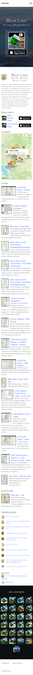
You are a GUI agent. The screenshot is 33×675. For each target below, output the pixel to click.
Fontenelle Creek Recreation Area (17, 566)
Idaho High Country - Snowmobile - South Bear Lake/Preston (20, 263)
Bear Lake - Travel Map (19, 226)
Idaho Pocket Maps (10, 118)
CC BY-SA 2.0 (27, 70)
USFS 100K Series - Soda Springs (22, 363)
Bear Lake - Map (17, 495)
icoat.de (5, 3)
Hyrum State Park (11, 544)
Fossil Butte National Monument (16, 533)
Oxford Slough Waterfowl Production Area (18, 528)
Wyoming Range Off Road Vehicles (17, 550)
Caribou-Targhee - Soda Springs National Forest (16, 539)
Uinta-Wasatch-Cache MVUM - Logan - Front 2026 (22, 393)
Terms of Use (6, 671)
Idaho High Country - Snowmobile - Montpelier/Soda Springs (20, 244)
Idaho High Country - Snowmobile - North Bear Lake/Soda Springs (20, 282)
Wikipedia (9, 582)
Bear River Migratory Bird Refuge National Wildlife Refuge (16, 561)
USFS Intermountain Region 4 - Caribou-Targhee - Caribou (19, 342)
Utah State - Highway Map (20, 476)
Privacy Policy (17, 663)
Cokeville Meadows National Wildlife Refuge (17, 522)
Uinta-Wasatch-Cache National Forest (18, 555)
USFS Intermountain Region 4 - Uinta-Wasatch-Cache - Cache (21, 457)
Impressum (5, 663)
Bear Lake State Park (12, 516)
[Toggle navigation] (30, 3)
